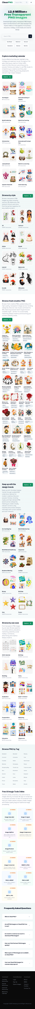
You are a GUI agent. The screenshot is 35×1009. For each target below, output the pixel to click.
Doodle (4, 288)
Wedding (4, 676)
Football (4, 760)
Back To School (22, 696)
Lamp (14, 777)
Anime (4, 246)
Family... (16, 389)
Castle (25, 770)
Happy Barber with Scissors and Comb (27, 437)
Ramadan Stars (27, 422)
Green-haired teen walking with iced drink (20, 453)
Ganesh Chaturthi (7, 184)
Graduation (5, 696)
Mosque (25, 340)
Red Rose (27, 456)
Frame (20, 612)
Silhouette (21, 288)
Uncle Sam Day (22, 184)
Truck (3, 784)
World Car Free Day (23, 120)
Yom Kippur (5, 97)
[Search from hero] (30, 36)
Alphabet (4, 754)
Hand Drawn (27, 760)
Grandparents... (21, 421)
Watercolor (21, 267)
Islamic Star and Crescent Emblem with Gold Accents (28, 419)
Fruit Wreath (5, 407)
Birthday (20, 591)
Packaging (15, 764)
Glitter (14, 760)
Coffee (20, 570)
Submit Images (17, 984)
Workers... (5, 391)
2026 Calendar (6, 655)
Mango (25, 777)
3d (3, 225)
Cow (25, 757)
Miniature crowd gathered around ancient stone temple (14, 370)
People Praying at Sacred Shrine (16, 436)
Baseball (15, 754)
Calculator (10, 45)
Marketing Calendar (5, 992)
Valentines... (14, 405)
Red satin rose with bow (29, 403)
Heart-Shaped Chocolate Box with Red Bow (6, 419)
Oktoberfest (5, 141)
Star (3, 612)
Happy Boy (5, 340)
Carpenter (21, 549)
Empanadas (13, 357)
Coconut (4, 757)
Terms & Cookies (26, 985)
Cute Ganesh (22, 372)
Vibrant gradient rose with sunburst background (17, 337)
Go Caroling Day (6, 529)
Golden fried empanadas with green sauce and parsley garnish (16, 353)
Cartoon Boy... (6, 338)
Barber (26, 440)
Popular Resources (5, 984)
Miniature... (13, 373)
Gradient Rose (16, 340)
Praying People (16, 440)
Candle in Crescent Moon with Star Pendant (12, 453)
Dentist (4, 774)
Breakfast (15, 770)
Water (14, 784)
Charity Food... (6, 389)
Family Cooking (4, 358)
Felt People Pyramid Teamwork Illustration (30, 370)
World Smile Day (6, 120)
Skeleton (18, 41)
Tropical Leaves (27, 767)
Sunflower (9, 41)
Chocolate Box (5, 423)
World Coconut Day (23, 163)
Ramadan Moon (11, 455)
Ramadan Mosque (27, 338)
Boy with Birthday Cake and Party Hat (6, 437)
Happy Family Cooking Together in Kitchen (5, 354)
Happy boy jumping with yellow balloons (6, 337)
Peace (25, 764)
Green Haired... (20, 455)
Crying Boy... (5, 439)
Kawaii (20, 246)
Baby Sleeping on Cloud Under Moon (28, 353)
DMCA (25, 982)
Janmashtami (6, 163)
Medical (4, 764)
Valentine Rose (28, 406)
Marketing (21, 717)
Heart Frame (14, 407)
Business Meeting (7, 570)
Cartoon (20, 225)
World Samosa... (14, 355)
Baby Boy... (27, 355)
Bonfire (26, 45)
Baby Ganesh (13, 422)
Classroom (21, 738)
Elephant (26, 774)
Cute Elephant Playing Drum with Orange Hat (28, 388)
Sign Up (15, 982)
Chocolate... (12, 473)
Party (19, 676)
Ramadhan (15, 780)
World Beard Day (28, 439)
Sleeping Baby (28, 357)
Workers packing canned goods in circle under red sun (7, 388)
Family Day (5, 355)
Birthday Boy (6, 440)
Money (4, 591)
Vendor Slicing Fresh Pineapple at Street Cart (6, 370)
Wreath (25, 784)
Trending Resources (5, 980)
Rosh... (4, 405)
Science (18, 45)
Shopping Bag (5, 767)
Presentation (6, 717)
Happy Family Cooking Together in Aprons (17, 388)
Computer (15, 757)
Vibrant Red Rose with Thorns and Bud (28, 453)
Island (3, 777)
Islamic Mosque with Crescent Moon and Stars (28, 337)
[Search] (26, 2)
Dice (14, 774)
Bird (3, 770)
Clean (7, 2)
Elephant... (26, 391)
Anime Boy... (21, 406)
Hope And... (15, 338)
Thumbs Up (15, 767)
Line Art (4, 267)
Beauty (25, 754)
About (25, 979)
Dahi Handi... (29, 372)
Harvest (26, 41)
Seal (25, 780)
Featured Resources (5, 988)
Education (5, 738)
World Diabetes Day (23, 529)
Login (14, 979)
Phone (3, 780)
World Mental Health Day (9, 549)
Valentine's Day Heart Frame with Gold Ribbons (14, 404)
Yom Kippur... (14, 371)
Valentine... (5, 421)
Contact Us (27, 988)
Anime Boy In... (5, 472)
